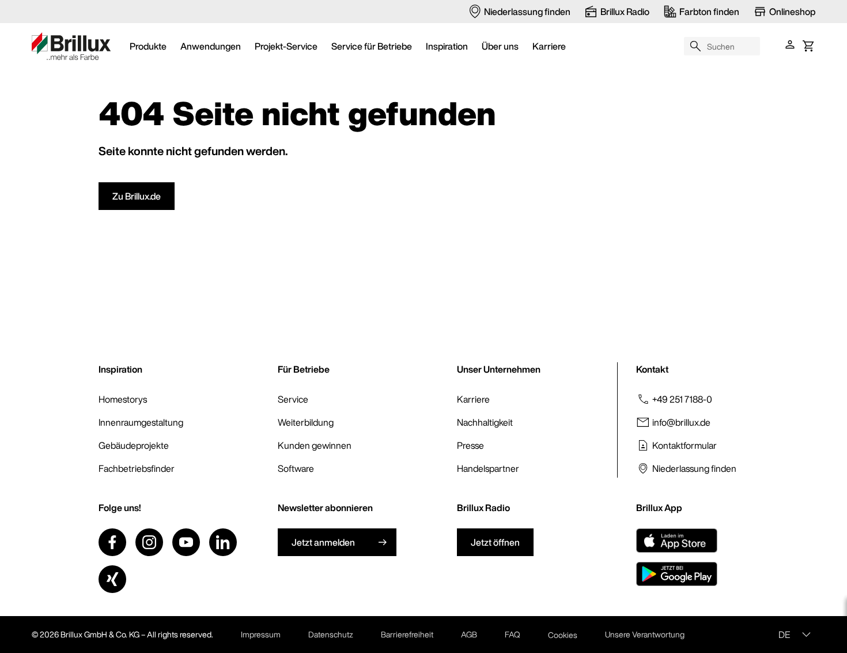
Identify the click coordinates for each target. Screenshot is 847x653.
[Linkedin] (223, 542)
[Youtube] (186, 542)
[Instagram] (149, 542)
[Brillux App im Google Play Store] (676, 574)
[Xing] (112, 579)
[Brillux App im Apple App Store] (676, 540)
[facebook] (112, 542)
